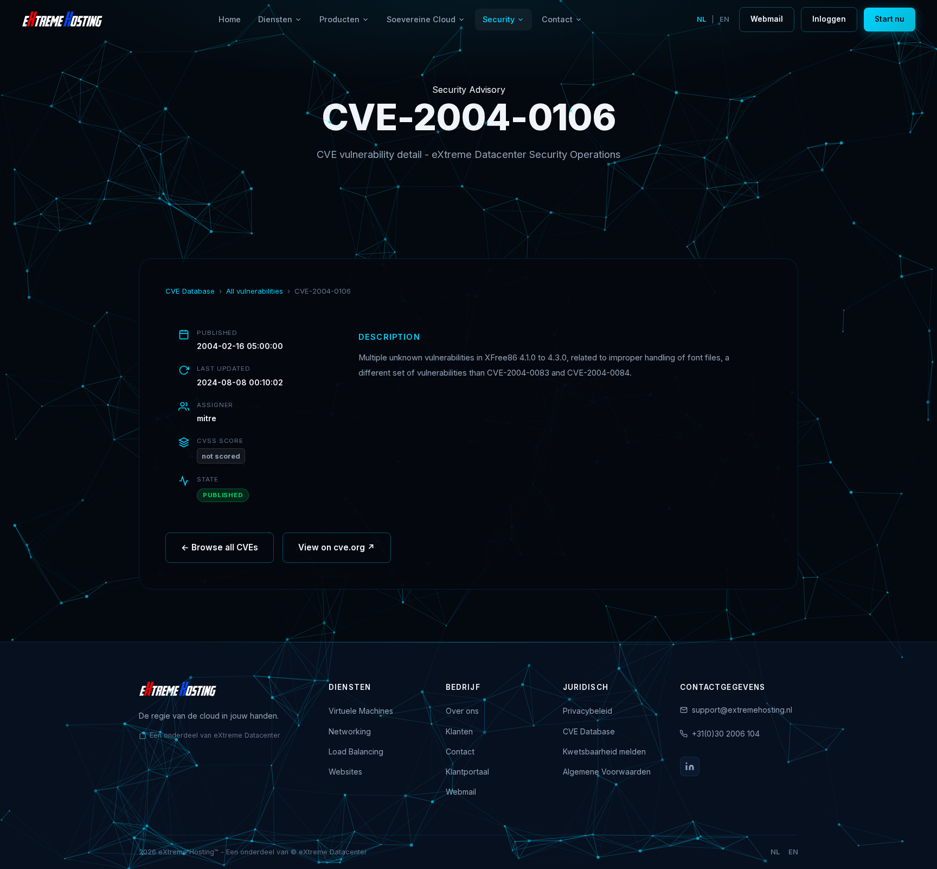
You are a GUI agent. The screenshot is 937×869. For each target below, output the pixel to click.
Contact (557, 19)
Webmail (766, 19)
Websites (345, 771)
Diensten (275, 19)
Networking (350, 731)
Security (499, 19)
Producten (339, 19)
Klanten (459, 731)
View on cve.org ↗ (336, 547)
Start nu (889, 19)
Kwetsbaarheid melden (604, 751)
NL (701, 19)
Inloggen (829, 19)
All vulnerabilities (254, 291)
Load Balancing (356, 751)
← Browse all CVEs (219, 547)
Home (230, 19)
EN (724, 19)
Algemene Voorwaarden (607, 771)
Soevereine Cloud (421, 19)
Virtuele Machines (361, 710)
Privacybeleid (587, 710)
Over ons (462, 710)
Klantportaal (467, 771)
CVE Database (190, 291)
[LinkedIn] (689, 766)
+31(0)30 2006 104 (726, 733)
